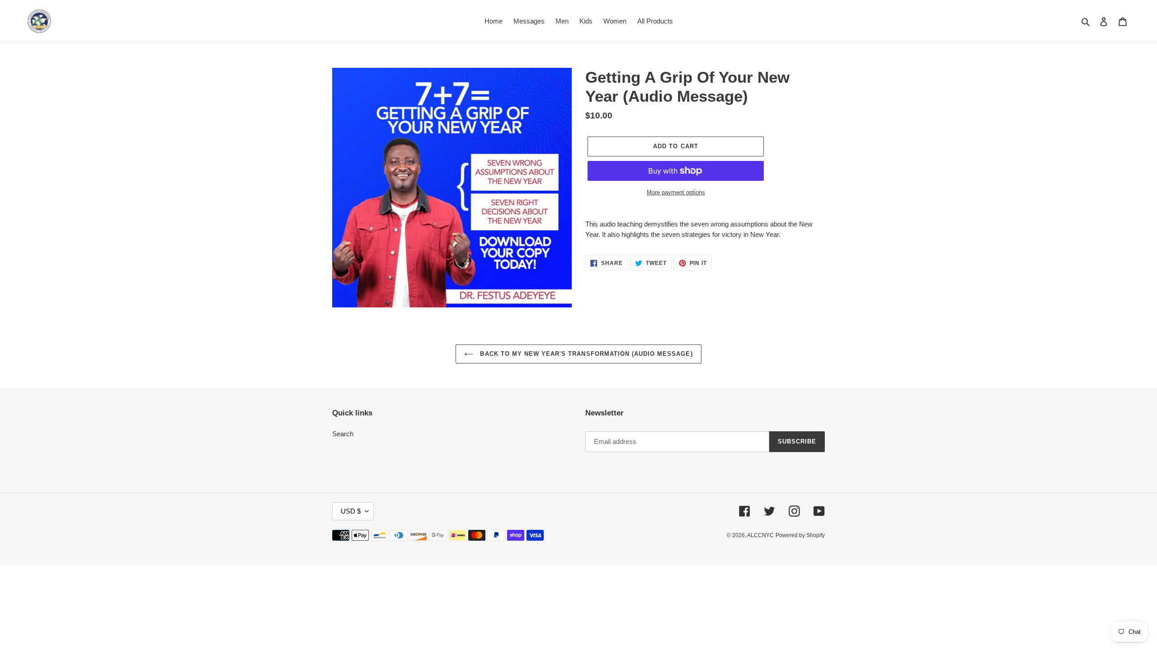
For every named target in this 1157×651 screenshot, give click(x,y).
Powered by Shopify (800, 535)
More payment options (676, 192)
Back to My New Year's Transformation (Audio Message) (585, 353)
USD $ (351, 511)
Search (342, 434)
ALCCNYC (760, 535)
